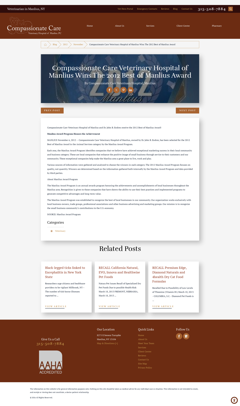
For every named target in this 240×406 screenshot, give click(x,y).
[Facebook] (179, 336)
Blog (175, 8)
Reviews (165, 8)
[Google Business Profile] (186, 336)
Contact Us (187, 8)
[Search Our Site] (230, 9)
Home (90, 25)
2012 (65, 44)
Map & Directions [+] (107, 343)
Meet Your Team (146, 343)
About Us (119, 25)
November (78, 44)
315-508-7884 (212, 9)
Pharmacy (217, 25)
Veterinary (60, 230)
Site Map (142, 363)
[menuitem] (90, 26)
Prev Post (52, 110)
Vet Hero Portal (125, 8)
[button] (234, 400)
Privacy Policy (145, 367)
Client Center (183, 25)
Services (150, 25)
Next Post (187, 110)
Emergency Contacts (147, 8)
